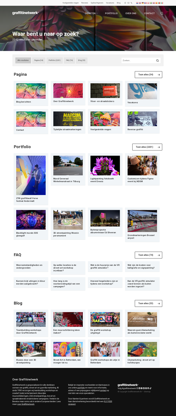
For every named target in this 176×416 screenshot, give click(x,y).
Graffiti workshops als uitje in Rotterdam (105, 361)
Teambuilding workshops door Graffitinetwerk (28, 331)
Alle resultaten (23, 60)
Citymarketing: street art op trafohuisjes (141, 361)
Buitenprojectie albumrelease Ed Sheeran (103, 231)
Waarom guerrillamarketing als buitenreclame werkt (141, 331)
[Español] (156, 3)
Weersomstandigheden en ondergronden (29, 266)
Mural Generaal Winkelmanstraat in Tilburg (66, 180)
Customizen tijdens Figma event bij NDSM (140, 180)
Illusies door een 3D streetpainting (26, 361)
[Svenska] (151, 3)
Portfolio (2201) (55, 60)
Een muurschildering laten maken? (66, 331)
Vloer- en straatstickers (102, 101)
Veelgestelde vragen (100, 129)
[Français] (145, 3)
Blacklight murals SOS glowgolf (27, 234)
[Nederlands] (137, 3)
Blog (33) (81, 60)
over (25, 404)
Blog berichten (23, 101)
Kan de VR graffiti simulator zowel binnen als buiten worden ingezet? (141, 284)
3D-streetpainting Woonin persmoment (66, 234)
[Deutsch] (143, 3)
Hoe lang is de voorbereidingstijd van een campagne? (66, 284)
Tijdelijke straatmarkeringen (67, 129)
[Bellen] (131, 2)
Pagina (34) (38, 60)
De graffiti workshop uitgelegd (100, 331)
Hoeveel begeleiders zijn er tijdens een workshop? (104, 282)
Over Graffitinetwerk (63, 101)
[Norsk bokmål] (154, 3)
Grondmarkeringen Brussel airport (141, 237)
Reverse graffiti (135, 129)
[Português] (159, 3)
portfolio (81, 387)
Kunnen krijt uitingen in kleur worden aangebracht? (30, 282)
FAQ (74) (69, 60)
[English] (140, 3)
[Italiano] (162, 3)
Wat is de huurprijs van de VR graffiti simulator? (104, 266)
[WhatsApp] (125, 2)
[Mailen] (128, 2)
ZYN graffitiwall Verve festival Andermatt (27, 200)
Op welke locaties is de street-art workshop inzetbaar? (64, 268)
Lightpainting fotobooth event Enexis (102, 180)
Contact (20, 130)
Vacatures (133, 102)
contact (103, 390)
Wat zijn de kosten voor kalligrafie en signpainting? (141, 266)
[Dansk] (148, 3)
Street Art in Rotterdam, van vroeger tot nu (67, 361)
